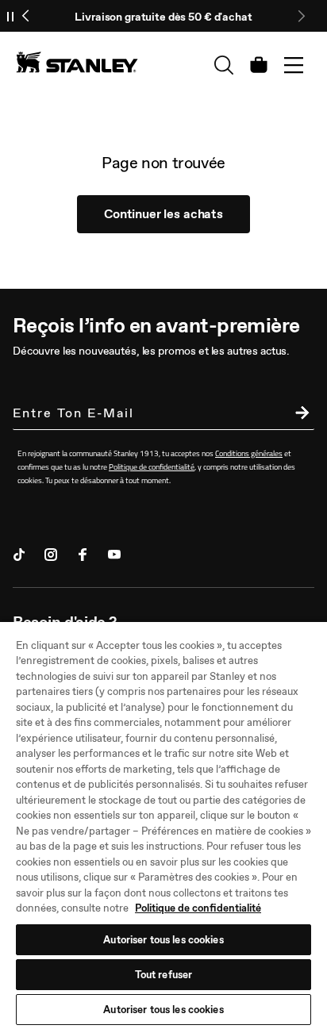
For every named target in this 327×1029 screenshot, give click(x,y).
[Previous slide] (26, 16)
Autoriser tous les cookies (163, 940)
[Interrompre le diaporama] (10, 16)
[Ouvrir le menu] (293, 65)
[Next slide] (300, 16)
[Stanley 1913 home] (77, 61)
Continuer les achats (163, 213)
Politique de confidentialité (198, 908)
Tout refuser (164, 975)
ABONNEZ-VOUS (298, 415)
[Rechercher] (223, 65)
